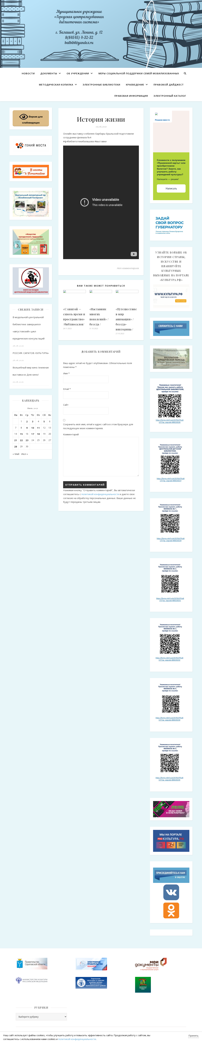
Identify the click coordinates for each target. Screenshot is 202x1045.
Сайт (65, 404)
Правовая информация (131, 95)
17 (32, 433)
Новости (28, 73)
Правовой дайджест (169, 84)
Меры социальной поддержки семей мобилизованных (138, 73)
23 (27, 440)
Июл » (24, 453)
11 (38, 427)
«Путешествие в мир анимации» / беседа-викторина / (126, 319)
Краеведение (135, 84)
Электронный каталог (170, 95)
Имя (66, 373)
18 (38, 433)
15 (21, 433)
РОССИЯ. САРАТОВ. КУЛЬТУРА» (31, 353)
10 (32, 427)
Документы (48, 73)
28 (15, 446)
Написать (171, 188)
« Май (16, 453)
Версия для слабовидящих (32, 119)
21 (15, 440)
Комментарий (71, 434)
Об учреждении (78, 73)
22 (21, 440)
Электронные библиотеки (101, 84)
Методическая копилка (56, 84)
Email (67, 388)
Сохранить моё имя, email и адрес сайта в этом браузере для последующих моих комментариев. (98, 426)
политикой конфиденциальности (100, 494)
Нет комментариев (128, 268)
